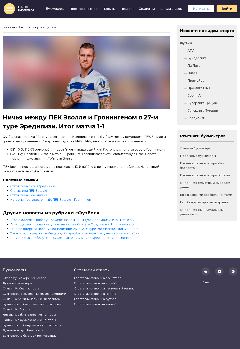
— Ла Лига (192, 65)
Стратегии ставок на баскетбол (97, 278)
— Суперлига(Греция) (201, 103)
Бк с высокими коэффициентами (206, 195)
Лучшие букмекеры (195, 148)
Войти (227, 8)
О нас (206, 282)
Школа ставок (171, 8)
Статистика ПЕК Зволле (28, 190)
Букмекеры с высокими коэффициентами (34, 293)
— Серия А (192, 95)
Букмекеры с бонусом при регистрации (33, 325)
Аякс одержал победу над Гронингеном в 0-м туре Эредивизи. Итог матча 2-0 (72, 224)
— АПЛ (189, 50)
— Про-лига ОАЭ (197, 88)
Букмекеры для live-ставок (23, 330)
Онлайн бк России (16, 309)
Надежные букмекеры (198, 156)
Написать (201, 8)
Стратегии (147, 8)
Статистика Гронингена (28, 195)
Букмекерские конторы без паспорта (202, 166)
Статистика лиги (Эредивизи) (34, 186)
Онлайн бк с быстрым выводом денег (205, 185)
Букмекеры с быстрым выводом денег (32, 304)
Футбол (186, 43)
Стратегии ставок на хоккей (95, 304)
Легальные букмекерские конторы (29, 314)
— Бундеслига (195, 58)
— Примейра (194, 80)
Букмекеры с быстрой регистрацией (30, 335)
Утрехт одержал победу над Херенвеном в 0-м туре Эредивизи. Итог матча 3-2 (72, 220)
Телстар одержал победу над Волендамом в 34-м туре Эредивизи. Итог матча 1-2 (74, 229)
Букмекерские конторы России (205, 175)
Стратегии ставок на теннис (95, 293)
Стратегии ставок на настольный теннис (104, 288)
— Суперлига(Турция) (201, 110)
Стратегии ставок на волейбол (97, 283)
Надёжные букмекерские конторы (29, 320)
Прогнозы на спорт (84, 8)
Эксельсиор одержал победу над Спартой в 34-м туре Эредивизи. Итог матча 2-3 (74, 233)
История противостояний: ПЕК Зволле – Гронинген (50, 199)
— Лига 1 (190, 73)
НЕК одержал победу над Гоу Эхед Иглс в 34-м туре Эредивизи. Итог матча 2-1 (72, 238)
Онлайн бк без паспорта (21, 288)
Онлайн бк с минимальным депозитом (202, 212)
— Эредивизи (194, 118)
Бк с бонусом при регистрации (204, 202)
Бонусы (109, 8)
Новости (127, 8)
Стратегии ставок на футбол (95, 299)
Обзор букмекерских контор (24, 278)
